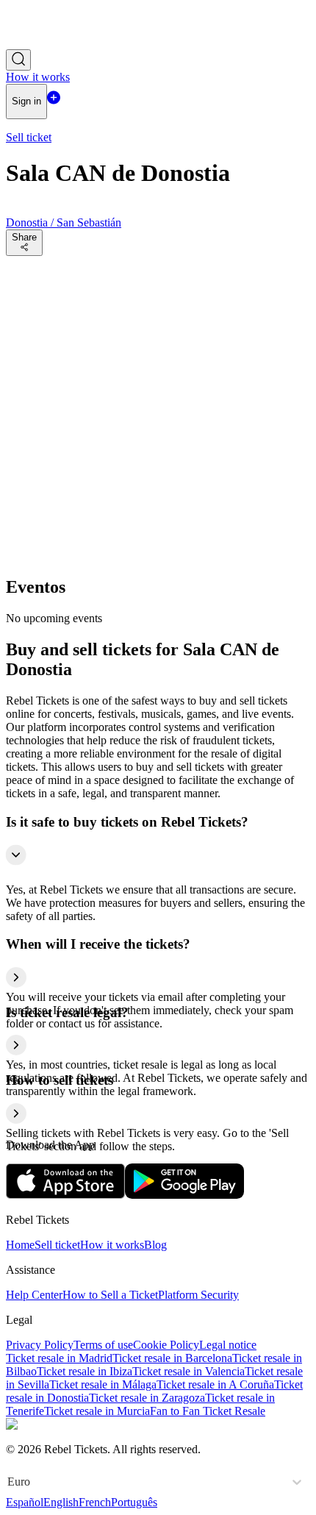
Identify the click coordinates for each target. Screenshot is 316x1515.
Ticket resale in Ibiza (84, 1371)
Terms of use (103, 1344)
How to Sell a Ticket (110, 1294)
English (61, 1502)
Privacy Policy (39, 1344)
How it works (112, 1244)
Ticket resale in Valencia (188, 1371)
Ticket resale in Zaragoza (147, 1397)
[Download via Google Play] (184, 1194)
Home (20, 1244)
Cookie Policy (166, 1344)
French (95, 1502)
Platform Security (198, 1294)
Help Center (34, 1294)
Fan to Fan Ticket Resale (207, 1411)
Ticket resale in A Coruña (215, 1384)
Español (24, 1502)
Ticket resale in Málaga (103, 1384)
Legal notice (227, 1344)
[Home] (46, 42)
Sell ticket (57, 1244)
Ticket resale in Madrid (59, 1358)
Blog (155, 1244)
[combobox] (8, 1482)
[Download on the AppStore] (65, 1194)
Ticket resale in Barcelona (172, 1358)
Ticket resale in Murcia (97, 1411)
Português (134, 1502)
